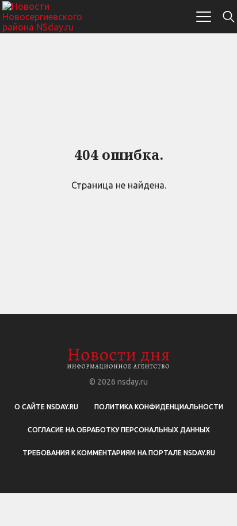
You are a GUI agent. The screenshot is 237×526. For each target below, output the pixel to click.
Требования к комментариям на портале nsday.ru (118, 452)
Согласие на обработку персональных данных (119, 429)
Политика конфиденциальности (158, 406)
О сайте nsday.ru (46, 406)
